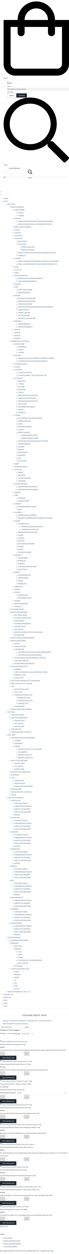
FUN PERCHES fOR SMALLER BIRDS (29, 655)
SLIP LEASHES (22, 752)
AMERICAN (22, 561)
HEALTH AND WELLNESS (19, 612)
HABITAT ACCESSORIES (22, 809)
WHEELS (17, 814)
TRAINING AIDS (16, 789)
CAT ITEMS (11, 712)
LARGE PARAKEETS (24, 324)
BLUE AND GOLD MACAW (26, 298)
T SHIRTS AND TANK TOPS (20, 969)
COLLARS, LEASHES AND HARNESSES (23, 737)
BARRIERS (17, 669)
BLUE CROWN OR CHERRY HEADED (30, 418)
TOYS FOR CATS (16, 729)
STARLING (17, 606)
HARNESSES (18, 743)
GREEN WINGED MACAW (26, 301)
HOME (6, 198)
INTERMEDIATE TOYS (25, 700)
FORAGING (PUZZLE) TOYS (23, 695)
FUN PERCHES (19, 649)
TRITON (21, 409)
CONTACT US (8, 994)
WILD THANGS (23, 963)
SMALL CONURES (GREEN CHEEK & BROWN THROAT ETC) (37, 264)
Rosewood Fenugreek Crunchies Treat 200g (13, 1209)
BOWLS (16, 643)
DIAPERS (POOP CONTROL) (20, 341)
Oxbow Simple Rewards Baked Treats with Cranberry (16, 1147)
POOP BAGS (15, 775)
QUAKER (17, 332)
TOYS (12, 686)
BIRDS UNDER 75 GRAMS (22, 227)
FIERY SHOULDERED (25, 426)
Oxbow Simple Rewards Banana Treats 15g (13, 1170)
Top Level (6, 1020)
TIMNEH (21, 215)
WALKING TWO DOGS (25, 757)
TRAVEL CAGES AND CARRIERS (21, 709)
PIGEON (17, 589)
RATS (12, 880)
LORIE (16, 287)
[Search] (30, 172)
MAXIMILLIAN (23, 595)
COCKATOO (18, 238)
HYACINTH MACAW (25, 304)
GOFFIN (20, 392)
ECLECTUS (17, 270)
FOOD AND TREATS (17, 609)
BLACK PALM (22, 241)
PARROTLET (18, 586)
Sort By (17, 1033)
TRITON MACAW (24, 315)
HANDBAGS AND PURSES (19, 940)
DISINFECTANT (19, 720)
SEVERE (20, 549)
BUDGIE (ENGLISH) (20, 364)
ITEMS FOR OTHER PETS (15, 797)
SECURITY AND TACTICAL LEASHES (30, 749)
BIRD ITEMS (11, 204)
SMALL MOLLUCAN (28, 250)
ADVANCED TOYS (24, 698)
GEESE (16, 272)
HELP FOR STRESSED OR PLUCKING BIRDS (28, 632)
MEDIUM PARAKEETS (25, 327)
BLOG (5, 1003)
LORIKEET (17, 503)
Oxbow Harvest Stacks (8, 1093)
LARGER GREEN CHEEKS (30, 435)
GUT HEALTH (19, 629)
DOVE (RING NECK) (20, 466)
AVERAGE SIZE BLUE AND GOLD (32, 526)
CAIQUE (17, 230)
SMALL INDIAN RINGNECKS (27, 281)
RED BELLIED (22, 583)
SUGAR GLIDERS (16, 923)
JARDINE (17, 492)
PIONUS (17, 329)
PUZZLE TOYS (19, 678)
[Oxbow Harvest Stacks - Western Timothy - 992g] (16, 1081)
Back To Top (4, 1226)
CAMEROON (22, 347)
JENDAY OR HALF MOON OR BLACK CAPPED (33, 441)
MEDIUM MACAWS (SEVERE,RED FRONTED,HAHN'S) (35, 307)
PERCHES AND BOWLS (18, 640)
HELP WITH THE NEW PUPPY (21, 772)
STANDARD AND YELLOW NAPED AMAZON (32, 361)
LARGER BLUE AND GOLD (30, 529)
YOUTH (17, 989)
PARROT (17, 572)
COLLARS (17, 740)
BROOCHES (18, 946)
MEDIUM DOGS (19, 783)
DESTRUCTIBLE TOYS (21, 689)
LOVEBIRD (17, 512)
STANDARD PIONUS (25, 598)
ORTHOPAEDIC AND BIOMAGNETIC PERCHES (30, 658)
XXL (15, 983)
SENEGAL (17, 338)
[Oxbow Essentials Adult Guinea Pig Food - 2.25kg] (16, 1061)
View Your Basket (8, 1023)
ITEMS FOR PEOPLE (13, 937)
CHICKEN (17, 232)
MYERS (20, 581)
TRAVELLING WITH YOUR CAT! (21, 732)
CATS (20, 951)
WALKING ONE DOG (25, 755)
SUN (19, 458)
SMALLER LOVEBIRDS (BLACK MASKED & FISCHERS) (35, 518)
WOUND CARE (19, 635)
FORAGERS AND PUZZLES (23, 806)
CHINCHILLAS (15, 800)
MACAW (17, 295)
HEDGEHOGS (15, 849)
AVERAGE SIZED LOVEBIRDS (27, 515)
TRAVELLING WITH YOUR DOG (21, 792)
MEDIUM (17, 974)
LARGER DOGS (19, 780)
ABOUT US (7, 997)
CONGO (21, 212)
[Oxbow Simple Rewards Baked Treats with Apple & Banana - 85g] (20, 1124)
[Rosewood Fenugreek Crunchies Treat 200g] (14, 1206)
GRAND (20, 472)
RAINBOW (21, 498)
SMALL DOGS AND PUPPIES (23, 786)
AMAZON (17, 218)
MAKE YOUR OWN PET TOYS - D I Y (19, 991)
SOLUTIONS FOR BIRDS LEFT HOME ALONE (25, 680)
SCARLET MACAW (24, 312)
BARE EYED (22, 381)
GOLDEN (21, 429)
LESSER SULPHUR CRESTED (27, 398)
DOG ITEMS (11, 735)
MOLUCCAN (22, 244)
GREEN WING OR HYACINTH (27, 532)
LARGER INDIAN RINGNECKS (27, 486)
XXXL (16, 986)
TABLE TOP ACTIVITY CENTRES (21, 683)
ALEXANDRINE (23, 558)
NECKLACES (18, 966)
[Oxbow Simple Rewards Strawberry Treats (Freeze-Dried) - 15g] (20, 1187)
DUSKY (20, 424)
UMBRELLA (22, 255)
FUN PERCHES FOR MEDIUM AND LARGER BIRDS (34, 652)
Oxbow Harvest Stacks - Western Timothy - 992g (15, 1084)
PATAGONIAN (23, 452)
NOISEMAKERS (19, 706)
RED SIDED (21, 475)
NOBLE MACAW (23, 309)
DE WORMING (19, 620)
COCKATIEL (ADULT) (25, 372)
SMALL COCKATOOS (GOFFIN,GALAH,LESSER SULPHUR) (36, 252)
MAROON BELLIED (24, 444)
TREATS (13, 795)
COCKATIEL (18, 235)
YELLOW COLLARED (24, 552)
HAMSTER (14, 832)
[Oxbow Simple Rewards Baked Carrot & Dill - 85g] (16, 1105)
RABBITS (14, 866)
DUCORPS (21, 387)
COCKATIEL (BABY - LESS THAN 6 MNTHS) (32, 375)
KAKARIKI (17, 284)
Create (51, 1251)
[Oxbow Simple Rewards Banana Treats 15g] (14, 1167)
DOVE (16, 267)
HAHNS (20, 535)
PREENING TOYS (20, 675)
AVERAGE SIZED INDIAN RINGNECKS (30, 278)
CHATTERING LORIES (25, 289)
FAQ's (5, 1000)
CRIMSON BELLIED (24, 421)
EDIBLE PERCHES (20, 646)
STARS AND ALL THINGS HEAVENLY (30, 960)
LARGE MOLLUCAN (28, 247)
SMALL (16, 977)
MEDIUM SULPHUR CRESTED (28, 401)
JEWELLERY (15, 943)
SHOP (6, 201)
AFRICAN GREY (19, 210)
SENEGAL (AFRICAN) (21, 603)
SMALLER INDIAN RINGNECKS (28, 489)
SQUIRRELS (14, 909)
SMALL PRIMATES (17, 897)
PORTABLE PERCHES (21, 660)
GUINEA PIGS (15, 817)
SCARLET (21, 546)
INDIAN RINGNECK (20, 275)
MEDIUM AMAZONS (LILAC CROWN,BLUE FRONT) (35, 224)
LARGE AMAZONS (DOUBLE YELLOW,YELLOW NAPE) (35, 221)
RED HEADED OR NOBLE (26, 543)
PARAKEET (18, 321)
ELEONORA (22, 389)
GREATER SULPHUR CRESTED (28, 395)
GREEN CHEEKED (24, 432)
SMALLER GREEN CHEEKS (30, 438)
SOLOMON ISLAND (24, 478)
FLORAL (20, 957)
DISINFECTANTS (20, 626)
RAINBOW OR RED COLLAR (27, 506)
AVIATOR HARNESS (17, 207)
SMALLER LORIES (23, 501)
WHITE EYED (22, 461)
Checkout (22, 95)
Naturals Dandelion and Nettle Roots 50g (12, 1044)
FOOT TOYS (18, 692)
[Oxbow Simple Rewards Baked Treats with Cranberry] (17, 1144)
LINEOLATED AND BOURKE (27, 566)
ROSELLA (17, 335)
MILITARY (21, 541)
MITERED (21, 446)
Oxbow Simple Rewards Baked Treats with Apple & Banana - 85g (20, 1127)
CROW (16, 464)
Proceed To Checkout (21, 1023)
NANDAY (21, 449)
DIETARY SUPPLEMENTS (22, 623)
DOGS (20, 954)
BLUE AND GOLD (23, 523)
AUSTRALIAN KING (24, 575)
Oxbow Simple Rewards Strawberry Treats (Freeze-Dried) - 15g (19, 1189)
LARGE (16, 971)
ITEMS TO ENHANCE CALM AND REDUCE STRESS (30, 672)
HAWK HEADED (23, 578)
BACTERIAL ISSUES (20, 615)
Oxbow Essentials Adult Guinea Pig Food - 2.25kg (15, 1064)
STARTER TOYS (23, 703)
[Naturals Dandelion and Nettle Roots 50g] (13, 1041)
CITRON (21, 384)
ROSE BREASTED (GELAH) (26, 406)
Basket (12, 95)
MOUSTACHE (22, 569)
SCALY (20, 509)
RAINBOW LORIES (24, 292)
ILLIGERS (21, 538)
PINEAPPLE (22, 455)
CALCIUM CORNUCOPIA (22, 618)
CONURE (17, 258)
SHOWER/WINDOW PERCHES (24, 663)
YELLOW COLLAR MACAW (26, 318)
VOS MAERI (22, 481)
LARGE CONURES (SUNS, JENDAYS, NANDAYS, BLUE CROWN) (38, 261)
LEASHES (17, 746)
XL (15, 980)
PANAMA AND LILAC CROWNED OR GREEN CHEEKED (36, 358)
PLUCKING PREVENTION (19, 666)
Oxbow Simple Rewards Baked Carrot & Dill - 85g (15, 1107)
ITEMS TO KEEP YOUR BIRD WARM (22, 638)
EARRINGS (17, 949)
